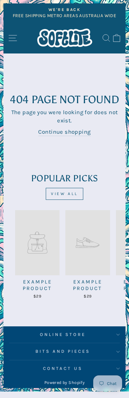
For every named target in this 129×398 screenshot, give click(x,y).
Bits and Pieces (62, 351)
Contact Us (63, 368)
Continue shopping (64, 132)
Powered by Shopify (64, 382)
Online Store (63, 334)
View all (64, 193)
